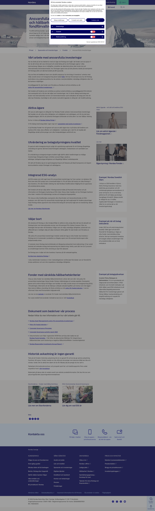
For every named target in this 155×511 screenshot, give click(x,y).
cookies (59, 15)
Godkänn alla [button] (95, 20)
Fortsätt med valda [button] (77, 20)
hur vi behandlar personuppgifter (71, 15)
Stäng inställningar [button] (59, 20)
